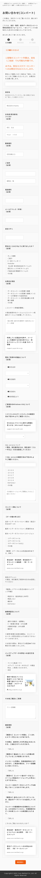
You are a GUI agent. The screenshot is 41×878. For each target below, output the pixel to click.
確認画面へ (20, 862)
